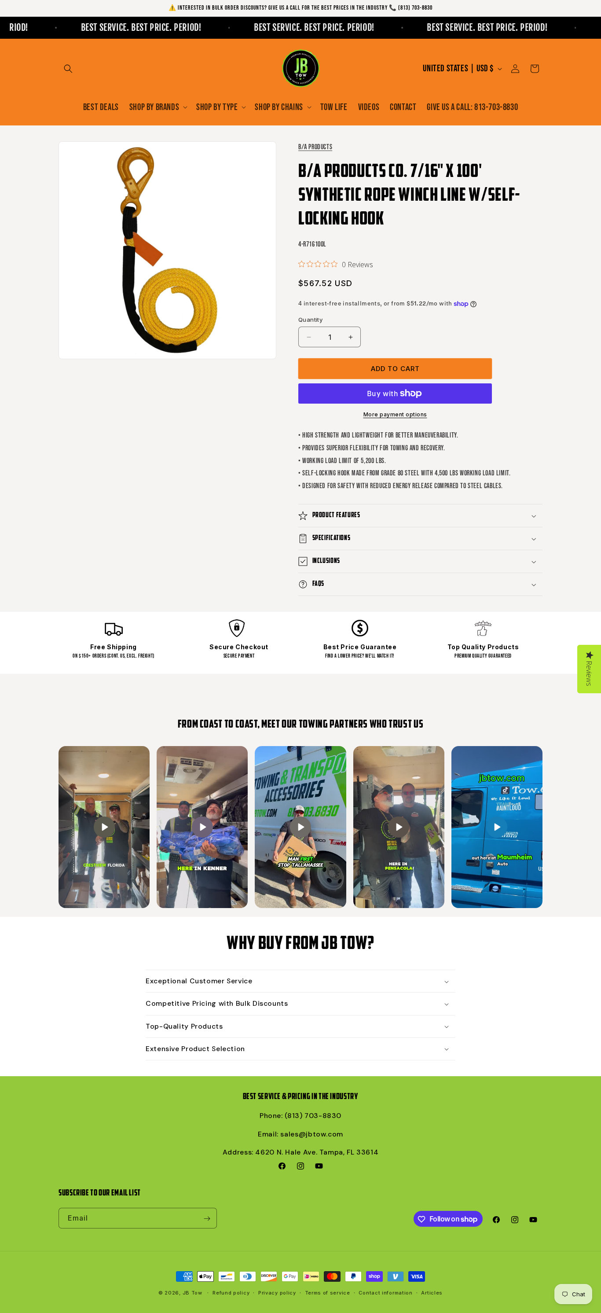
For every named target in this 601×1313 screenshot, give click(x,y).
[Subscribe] (206, 1218)
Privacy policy (277, 1292)
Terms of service (327, 1292)
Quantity (310, 319)
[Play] (104, 827)
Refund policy (231, 1292)
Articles (432, 1292)
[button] (68, 68)
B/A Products (315, 147)
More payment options (395, 414)
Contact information (385, 1292)
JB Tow (192, 1293)
